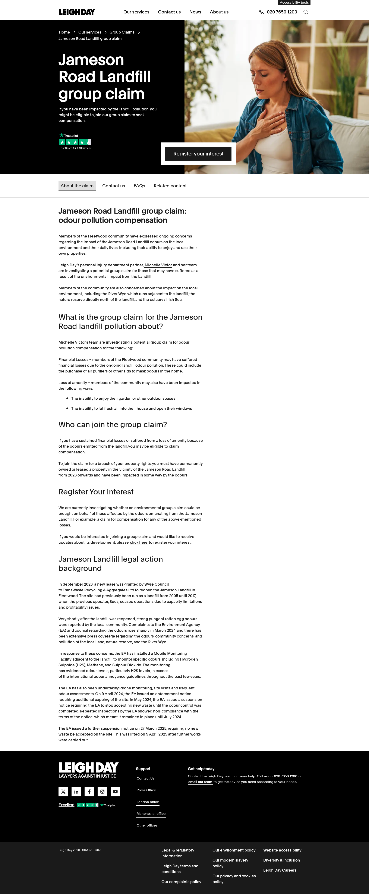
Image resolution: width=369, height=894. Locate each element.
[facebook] (89, 791)
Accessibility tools (294, 2)
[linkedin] (76, 791)
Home (64, 32)
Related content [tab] (170, 185)
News (195, 12)
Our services (136, 12)
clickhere (139, 542)
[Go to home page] (77, 12)
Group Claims (122, 32)
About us (219, 12)
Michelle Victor (158, 265)
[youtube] (115, 791)
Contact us (169, 12)
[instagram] (102, 791)
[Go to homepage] (89, 770)
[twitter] (63, 791)
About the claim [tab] (77, 185)
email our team (200, 782)
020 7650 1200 (285, 776)
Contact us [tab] (113, 185)
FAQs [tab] (139, 185)
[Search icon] (305, 12)
